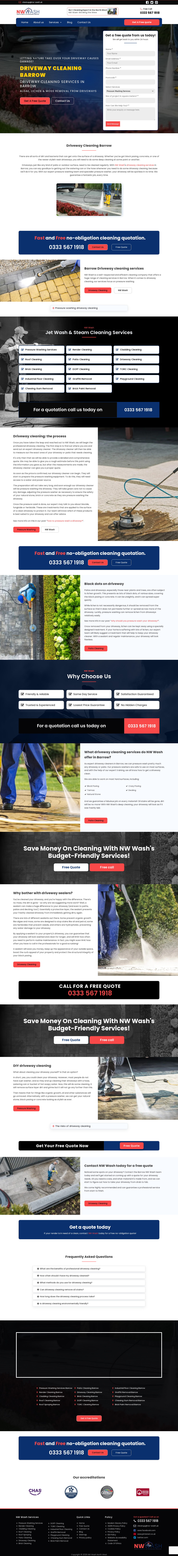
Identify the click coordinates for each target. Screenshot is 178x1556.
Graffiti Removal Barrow (126, 1392)
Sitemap (83, 1534)
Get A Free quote (141, 22)
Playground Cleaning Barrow (128, 1396)
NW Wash (120, 165)
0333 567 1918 (150, 13)
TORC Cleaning (57, 1526)
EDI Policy (112, 1534)
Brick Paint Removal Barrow (128, 1404)
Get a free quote (35, 101)
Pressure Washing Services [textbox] (118, 91)
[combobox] (130, 91)
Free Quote (121, 247)
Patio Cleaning (95, 648)
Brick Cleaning (25, 1543)
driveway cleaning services (140, 165)
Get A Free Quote (89, 1418)
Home (24, 22)
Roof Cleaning (25, 1532)
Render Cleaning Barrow (50, 1392)
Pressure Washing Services (31, 1523)
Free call (107, 867)
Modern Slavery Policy (117, 1523)
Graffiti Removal (58, 1532)
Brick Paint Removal (59, 1541)
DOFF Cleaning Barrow (87, 1400)
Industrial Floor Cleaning (61, 1529)
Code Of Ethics (114, 1543)
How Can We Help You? (117, 105)
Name (109, 49)
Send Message (113, 124)
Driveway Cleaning (97, 290)
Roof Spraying (25, 1534)
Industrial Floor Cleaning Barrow (130, 1388)
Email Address (113, 58)
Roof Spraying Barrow (49, 1404)
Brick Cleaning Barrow (87, 1396)
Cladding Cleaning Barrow (51, 1396)
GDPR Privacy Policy (116, 1526)
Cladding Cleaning (27, 1529)
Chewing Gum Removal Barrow (130, 1400)
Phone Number (113, 68)
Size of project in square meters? (122, 96)
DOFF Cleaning (57, 1523)
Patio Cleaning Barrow (88, 1388)
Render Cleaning (26, 1526)
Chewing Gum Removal (61, 1538)
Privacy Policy (114, 1532)
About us (38, 22)
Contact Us (84, 22)
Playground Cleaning (60, 1535)
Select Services (113, 87)
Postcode (111, 77)
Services (54, 22)
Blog (69, 22)
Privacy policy (85, 1537)
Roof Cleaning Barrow (49, 1400)
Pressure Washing (26, 529)
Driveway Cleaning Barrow (89, 1392)
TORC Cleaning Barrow (88, 1404)
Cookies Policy (114, 1529)
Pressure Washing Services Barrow (55, 1388)
